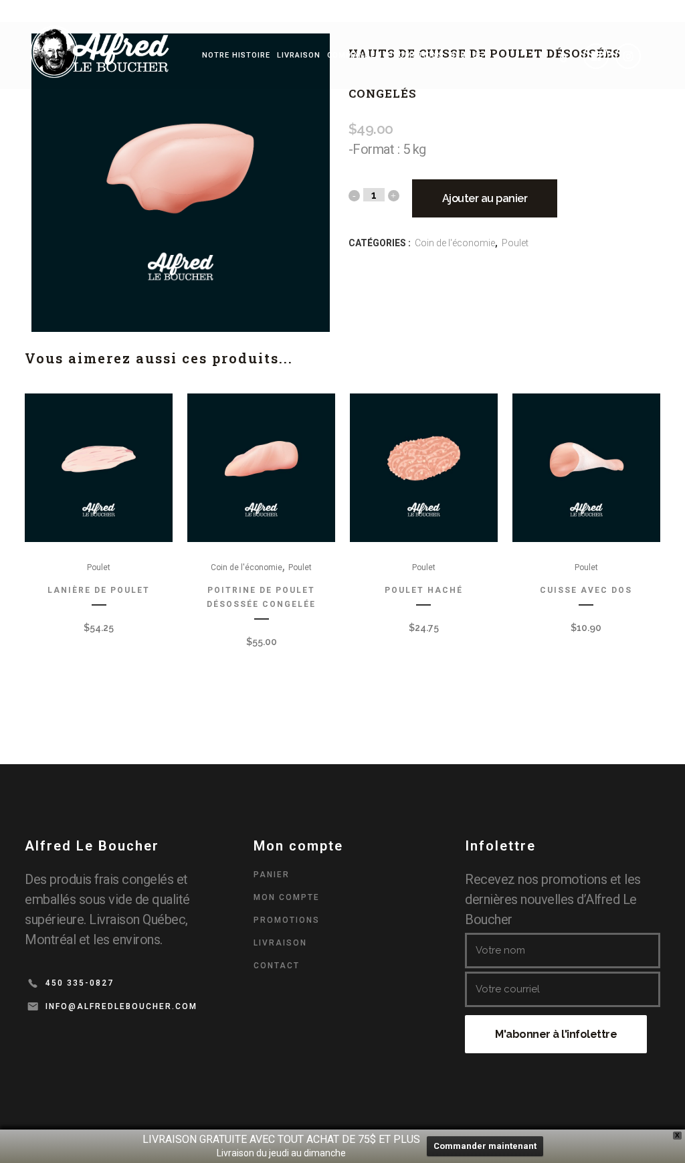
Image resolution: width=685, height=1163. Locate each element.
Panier (272, 874)
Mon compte (287, 897)
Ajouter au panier (485, 198)
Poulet (515, 243)
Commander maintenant (484, 1146)
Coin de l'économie (455, 243)
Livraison (280, 943)
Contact (277, 965)
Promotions (287, 920)
